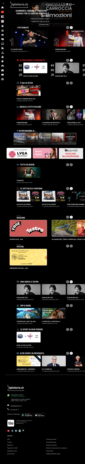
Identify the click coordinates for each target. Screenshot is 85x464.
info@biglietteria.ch (16, 406)
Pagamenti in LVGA (12, 448)
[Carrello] (67, 4)
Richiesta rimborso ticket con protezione (56, 448)
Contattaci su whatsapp (18, 396)
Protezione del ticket (51, 445)
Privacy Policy (11, 454)
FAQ (8, 439)
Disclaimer (10, 445)
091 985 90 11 (15, 410)
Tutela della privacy (51, 442)
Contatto (9, 442)
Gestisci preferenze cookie (53, 454)
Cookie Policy (49, 451)
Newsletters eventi (12, 451)
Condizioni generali (51, 439)
